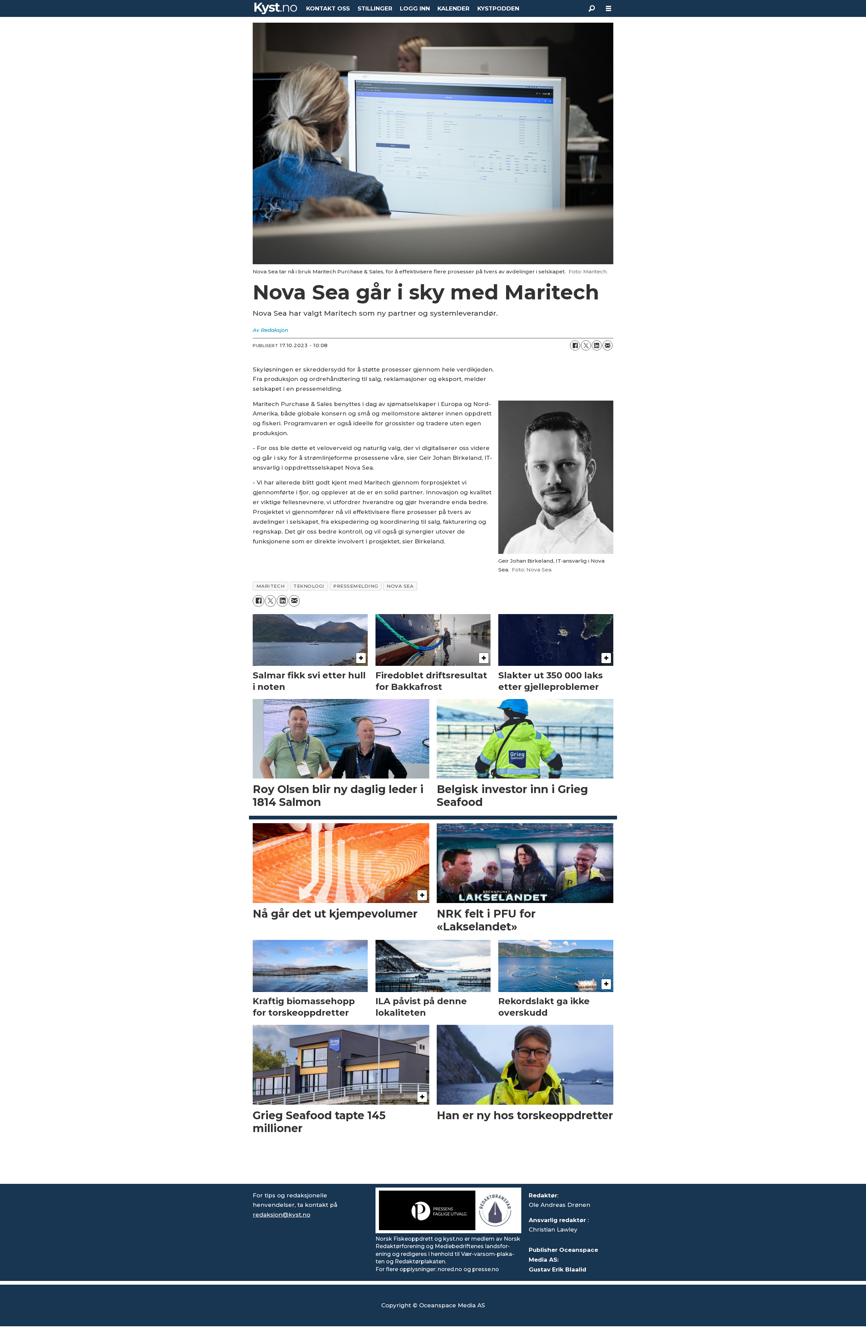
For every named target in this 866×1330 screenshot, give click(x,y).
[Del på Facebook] (575, 345)
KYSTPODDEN (498, 8)
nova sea (400, 586)
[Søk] (591, 8)
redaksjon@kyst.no (281, 1214)
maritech (270, 586)
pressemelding (355, 586)
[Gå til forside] (275, 8)
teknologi (308, 586)
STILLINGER (375, 8)
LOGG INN (415, 8)
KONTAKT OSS (328, 8)
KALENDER (453, 8)
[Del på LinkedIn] (597, 345)
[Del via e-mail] (607, 345)
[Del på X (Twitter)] (586, 345)
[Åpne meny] (608, 8)
